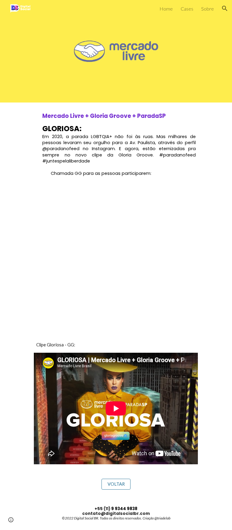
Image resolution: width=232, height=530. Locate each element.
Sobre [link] (207, 8)
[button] (225, 8)
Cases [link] (187, 8)
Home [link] (166, 8)
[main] (116, 144)
